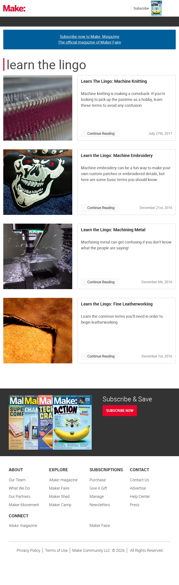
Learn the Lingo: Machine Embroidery (117, 155)
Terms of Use (56, 550)
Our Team (17, 479)
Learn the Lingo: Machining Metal (113, 230)
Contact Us (139, 479)
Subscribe (141, 8)
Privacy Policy (28, 550)
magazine (63, 479)
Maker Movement (24, 504)
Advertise (138, 488)
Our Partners (19, 496)
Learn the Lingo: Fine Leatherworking (117, 304)
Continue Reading (101, 133)
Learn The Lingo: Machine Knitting (114, 81)
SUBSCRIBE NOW (119, 410)
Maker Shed (59, 496)
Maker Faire (59, 488)
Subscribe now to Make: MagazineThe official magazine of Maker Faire (89, 39)
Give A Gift (98, 488)
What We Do (19, 488)
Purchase (98, 479)
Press (134, 504)
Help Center (140, 496)
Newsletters (100, 504)
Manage (97, 496)
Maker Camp (60, 504)
